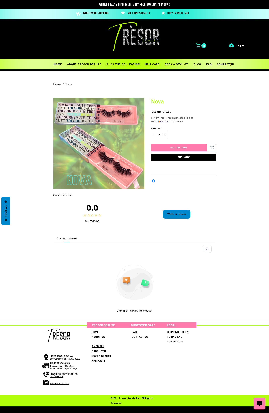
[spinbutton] (159, 135)
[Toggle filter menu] (207, 249)
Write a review (176, 214)
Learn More (176, 121)
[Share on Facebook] (153, 181)
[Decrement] (154, 135)
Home (57, 84)
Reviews (6, 211)
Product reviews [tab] (66, 238)
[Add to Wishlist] (212, 147)
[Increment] (165, 135)
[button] (201, 45)
